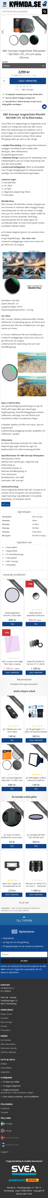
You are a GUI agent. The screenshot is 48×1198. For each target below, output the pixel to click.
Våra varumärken (8, 1044)
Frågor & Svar (6, 1014)
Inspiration (5, 1072)
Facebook (5, 1108)
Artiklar (4, 1063)
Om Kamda (6, 1040)
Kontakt (4, 1026)
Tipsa (6, 504)
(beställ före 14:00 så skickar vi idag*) (17, 1092)
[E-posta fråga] (44, 106)
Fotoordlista (6, 1068)
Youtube (4, 1112)
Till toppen (24, 920)
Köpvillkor (5, 1018)
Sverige (9, 1123)
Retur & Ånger (6, 1022)
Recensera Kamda (9, 1048)
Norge (9, 1130)
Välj (12, 624)
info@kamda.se (7, 988)
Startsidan (5, 908)
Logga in (4, 1151)
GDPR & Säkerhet (8, 1052)
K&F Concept (27, 89)
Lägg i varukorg (28, 80)
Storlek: (5, 62)
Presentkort (5, 1030)
